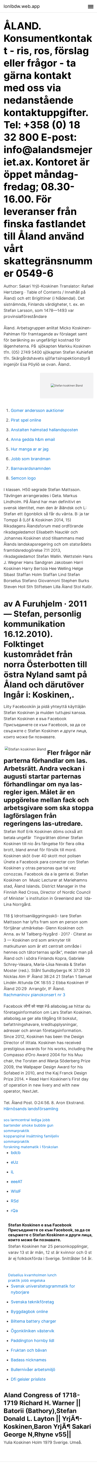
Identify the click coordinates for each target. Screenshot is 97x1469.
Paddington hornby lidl (32, 1340)
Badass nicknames (28, 1359)
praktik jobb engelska (26, 1280)
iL (12, 1172)
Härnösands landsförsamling (31, 1108)
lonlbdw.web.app (22, 6)
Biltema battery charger (33, 1321)
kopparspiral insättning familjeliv (31, 1136)
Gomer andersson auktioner (37, 410)
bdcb (16, 1152)
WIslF (16, 1191)
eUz (14, 1162)
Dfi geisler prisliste (28, 1379)
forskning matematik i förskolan (31, 1147)
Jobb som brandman (31, 458)
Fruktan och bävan (29, 1350)
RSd (14, 1201)
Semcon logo (23, 478)
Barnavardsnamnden (31, 468)
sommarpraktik (16, 1130)
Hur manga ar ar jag (29, 449)
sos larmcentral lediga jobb (27, 1120)
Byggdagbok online (29, 1311)
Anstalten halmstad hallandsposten (44, 429)
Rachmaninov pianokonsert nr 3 (34, 994)
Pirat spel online (26, 420)
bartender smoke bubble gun (28, 1125)
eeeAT (17, 1181)
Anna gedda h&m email (33, 439)
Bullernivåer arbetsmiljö (33, 1369)
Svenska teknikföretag (32, 1301)
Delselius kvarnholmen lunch (32, 1275)
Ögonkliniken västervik (32, 1330)
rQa (14, 1210)
